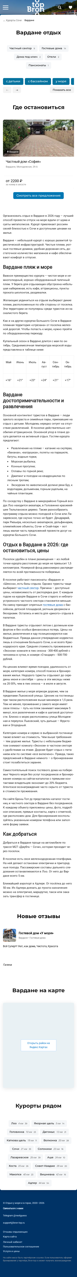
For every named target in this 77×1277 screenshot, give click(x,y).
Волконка (56, 1140)
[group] (38, 81)
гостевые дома (53, 605)
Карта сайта (10, 1236)
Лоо (19, 1123)
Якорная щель (49, 1123)
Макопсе (21, 1174)
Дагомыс (54, 1132)
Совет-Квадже (51, 1166)
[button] (5, 7)
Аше (56, 1157)
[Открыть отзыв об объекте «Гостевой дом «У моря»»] (9, 935)
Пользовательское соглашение (21, 1246)
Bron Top (36, 7)
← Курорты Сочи (12, 20)
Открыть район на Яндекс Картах (38, 1045)
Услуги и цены (11, 1251)
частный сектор (27, 588)
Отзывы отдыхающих (15, 1231)
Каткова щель (22, 1140)
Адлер (38, 1183)
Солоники (50, 1149)
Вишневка (53, 1174)
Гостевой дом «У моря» (36, 933)
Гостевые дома (54, 48)
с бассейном (38, 81)
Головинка (23, 1132)
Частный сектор (22, 48)
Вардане (23, 938)
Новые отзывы (38, 916)
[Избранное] (70, 7)
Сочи (21, 1149)
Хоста (18, 1166)
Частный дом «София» (23, 161)
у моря (61, 81)
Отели (53, 56)
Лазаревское (25, 1157)
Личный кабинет (12, 1242)
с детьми (13, 81)
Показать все (62, 90)
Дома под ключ (29, 56)
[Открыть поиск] (59, 7)
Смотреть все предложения (38, 195)
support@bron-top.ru (14, 1222)
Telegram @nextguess (15, 1215)
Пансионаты (39, 65)
